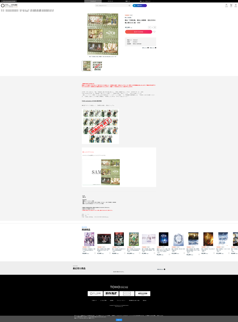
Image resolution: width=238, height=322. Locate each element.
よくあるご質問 (103, 300)
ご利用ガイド (94, 300)
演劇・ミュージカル (145, 1)
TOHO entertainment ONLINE (9, 1)
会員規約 (111, 300)
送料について (144, 47)
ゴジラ (110, 1)
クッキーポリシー (83, 318)
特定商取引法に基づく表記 (134, 300)
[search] (129, 5)
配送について (152, 47)
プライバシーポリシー (121, 300)
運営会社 (144, 300)
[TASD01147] (87, 66)
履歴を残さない (160, 269)
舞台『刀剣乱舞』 (128, 17)
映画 (128, 1)
